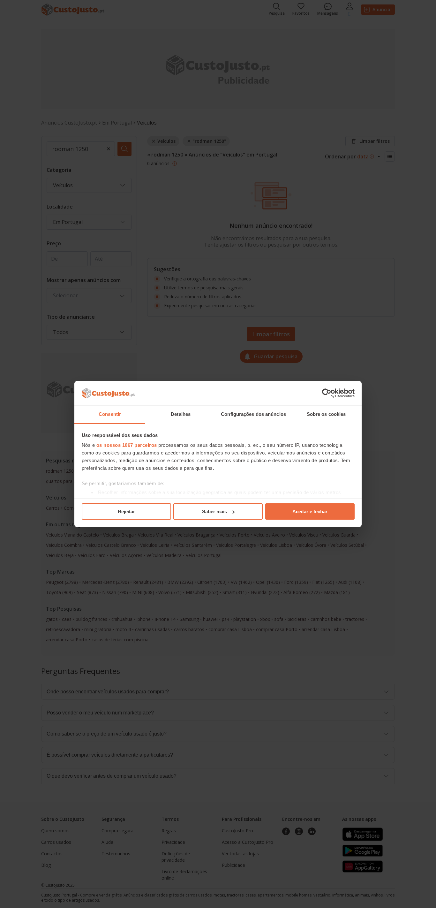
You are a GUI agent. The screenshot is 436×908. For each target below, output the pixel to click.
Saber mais (214, 511)
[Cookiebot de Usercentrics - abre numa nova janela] (327, 393)
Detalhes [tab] (181, 414)
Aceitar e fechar (309, 511)
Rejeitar (126, 511)
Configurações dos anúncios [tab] (253, 414)
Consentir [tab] (110, 414)
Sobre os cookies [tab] (326, 414)
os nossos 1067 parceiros (126, 445)
